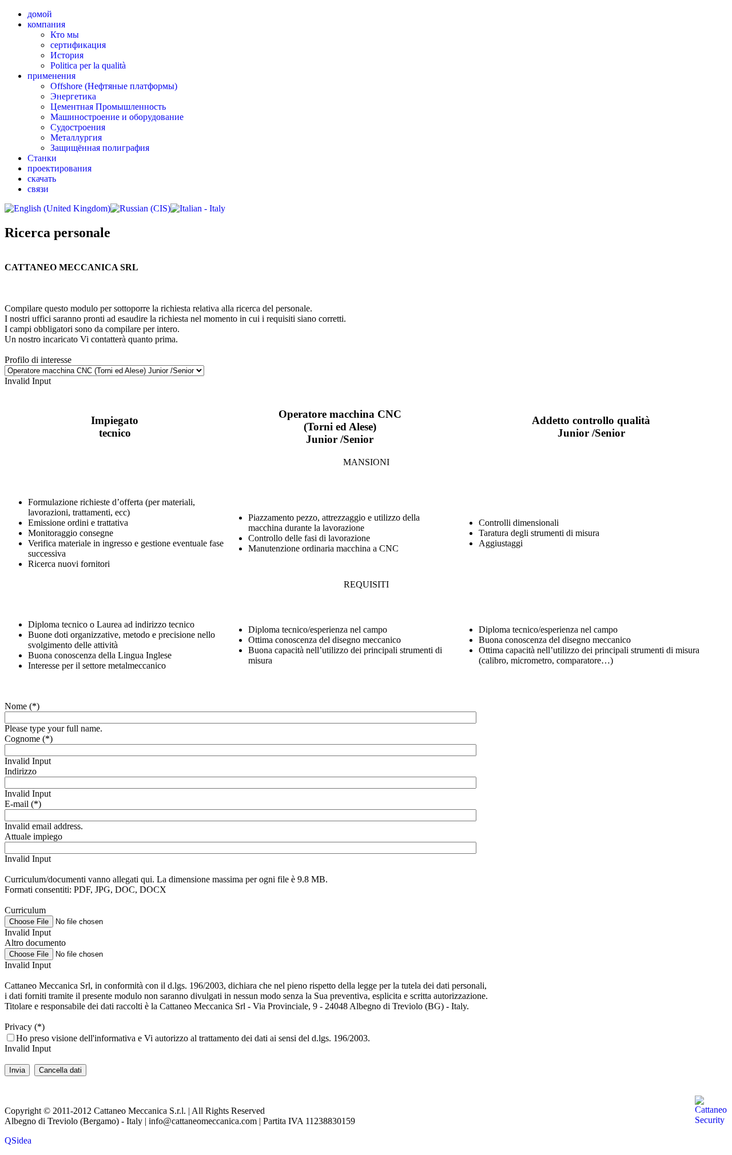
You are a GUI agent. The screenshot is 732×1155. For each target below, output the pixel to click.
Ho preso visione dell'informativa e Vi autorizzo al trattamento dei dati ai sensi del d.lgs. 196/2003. (193, 1038)
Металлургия (76, 137)
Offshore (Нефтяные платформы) (113, 86)
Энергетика (73, 96)
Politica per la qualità (88, 65)
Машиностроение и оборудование (117, 117)
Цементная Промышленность (108, 106)
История (66, 55)
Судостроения (77, 127)
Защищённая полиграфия (99, 148)
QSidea (18, 1140)
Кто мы (64, 34)
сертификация (78, 45)
